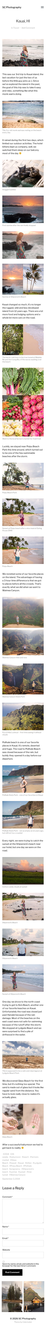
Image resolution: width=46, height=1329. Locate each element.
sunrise (13, 1172)
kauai (21, 1163)
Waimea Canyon (17, 1175)
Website (6, 1250)
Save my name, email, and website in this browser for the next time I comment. (20, 1265)
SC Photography (11, 7)
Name (5, 1227)
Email (5, 1238)
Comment (7, 1197)
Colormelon (27, 1322)
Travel (16, 28)
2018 (6, 1154)
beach (26, 1157)
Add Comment (28, 28)
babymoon (16, 1157)
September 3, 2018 (11, 1179)
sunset (22, 1172)
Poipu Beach (16, 1166)
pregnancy (15, 1169)
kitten (29, 1163)
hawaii (13, 1163)
